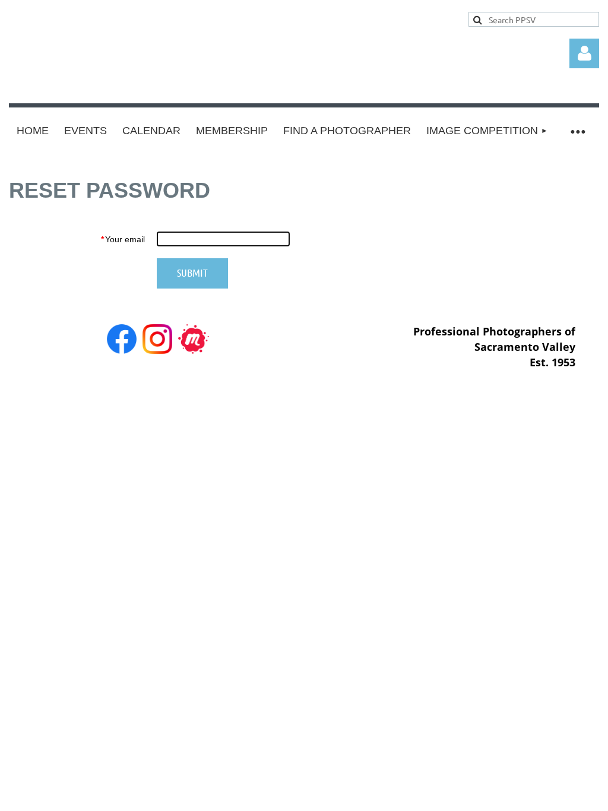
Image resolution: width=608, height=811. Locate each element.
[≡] (577, 130)
